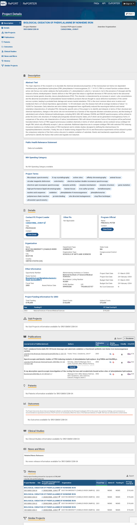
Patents (7, 42)
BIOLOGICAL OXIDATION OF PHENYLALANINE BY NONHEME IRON (50, 488)
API (104, 3)
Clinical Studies (10, 51)
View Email (32, 235)
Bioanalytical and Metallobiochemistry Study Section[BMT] (41, 279)
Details (6, 28)
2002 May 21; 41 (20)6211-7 (38, 374)
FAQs (96, 3)
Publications (9, 37)
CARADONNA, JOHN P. (35, 223)
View (72, 367)
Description (8, 23)
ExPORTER (114, 3)
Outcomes (8, 47)
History (7, 61)
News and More (10, 56)
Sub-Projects (10, 33)
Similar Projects (11, 66)
